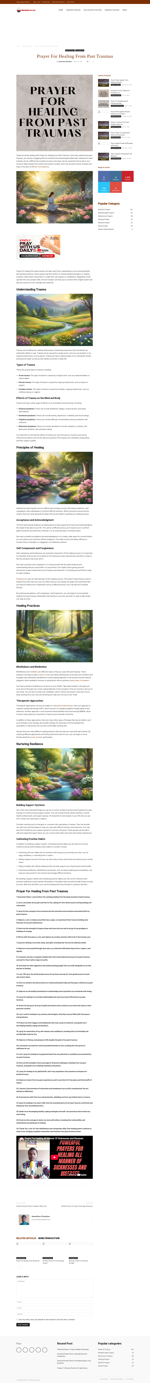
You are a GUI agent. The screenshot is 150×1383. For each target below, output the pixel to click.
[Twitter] (128, 2)
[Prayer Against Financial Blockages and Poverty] (103, 146)
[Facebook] (117, 2)
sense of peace (37, 737)
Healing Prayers (27, 46)
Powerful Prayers (47, 1258)
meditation (34, 672)
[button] (131, 10)
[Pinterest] (124, 2)
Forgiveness (21, 579)
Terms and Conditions (58, 2)
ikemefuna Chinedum (65, 61)
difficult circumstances (40, 167)
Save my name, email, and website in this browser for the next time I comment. (47, 1319)
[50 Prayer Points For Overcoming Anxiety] (55, 1251)
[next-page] (21, 1267)
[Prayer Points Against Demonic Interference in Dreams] (103, 114)
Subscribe (116, 182)
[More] (85, 66)
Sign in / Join (36, 2)
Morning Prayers (112, 10)
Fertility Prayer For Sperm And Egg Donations (77, 1206)
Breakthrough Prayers (117, 106)
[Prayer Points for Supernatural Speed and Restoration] (103, 135)
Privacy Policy (46, 2)
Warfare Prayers (73, 10)
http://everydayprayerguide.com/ (41, 1219)
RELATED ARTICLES (26, 1238)
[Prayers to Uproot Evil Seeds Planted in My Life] (103, 125)
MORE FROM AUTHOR (49, 1238)
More (124, 10)
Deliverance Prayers (93, 10)
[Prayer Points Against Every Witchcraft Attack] (103, 83)
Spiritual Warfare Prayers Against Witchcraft (31, 1206)
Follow (115, 172)
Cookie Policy (70, 2)
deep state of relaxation (80, 680)
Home (61, 10)
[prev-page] (17, 1267)
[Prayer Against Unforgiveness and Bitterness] (103, 156)
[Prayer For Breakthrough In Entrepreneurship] (103, 104)
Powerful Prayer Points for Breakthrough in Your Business (74, 1362)
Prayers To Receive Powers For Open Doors (72, 1368)
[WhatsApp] (80, 66)
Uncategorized (80, 50)
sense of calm (44, 675)
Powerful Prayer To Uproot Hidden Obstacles (73, 1349)
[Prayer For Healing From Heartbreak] (28, 1251)
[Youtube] (132, 2)
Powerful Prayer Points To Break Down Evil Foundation (72, 1355)
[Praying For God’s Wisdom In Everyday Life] (103, 93)
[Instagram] (121, 2)
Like (104, 172)
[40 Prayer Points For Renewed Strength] (81, 1251)
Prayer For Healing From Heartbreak (27, 1261)
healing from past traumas (63, 706)
